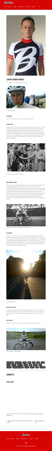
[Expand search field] (39, 7)
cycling (14, 364)
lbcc (40, 364)
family (25, 364)
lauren (35, 364)
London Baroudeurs (30, 446)
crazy (42, 362)
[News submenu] (11, 6)
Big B (24, 362)
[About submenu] (30, 6)
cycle (8, 364)
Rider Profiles (24, 82)
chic (34, 362)
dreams (20, 364)
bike (29, 362)
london (9, 367)
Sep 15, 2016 (9, 82)
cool (38, 362)
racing (32, 367)
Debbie (17, 82)
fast (30, 364)
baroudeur (18, 362)
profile (26, 367)
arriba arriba (10, 362)
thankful (42, 367)
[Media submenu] (19, 438)
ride (37, 367)
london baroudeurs (18, 367)
